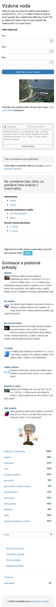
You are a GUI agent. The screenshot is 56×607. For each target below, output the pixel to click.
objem (13, 217)
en (40, 601)
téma (27, 515)
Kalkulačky (27, 583)
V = (4, 36)
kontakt (33, 601)
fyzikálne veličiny (27, 474)
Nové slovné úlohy (15, 548)
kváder (13, 200)
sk (47, 601)
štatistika (27, 509)
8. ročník (14, 230)
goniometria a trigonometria (27, 486)
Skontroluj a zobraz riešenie (28, 72)
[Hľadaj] (51, 534)
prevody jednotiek (18, 213)
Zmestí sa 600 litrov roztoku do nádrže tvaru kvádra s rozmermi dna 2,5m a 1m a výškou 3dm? (28, 372)
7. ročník (14, 226)
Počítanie (8, 577)
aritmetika (27, 463)
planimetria (27, 497)
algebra (27, 457)
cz (44, 601)
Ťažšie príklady (13, 560)
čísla (27, 468)
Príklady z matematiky (27, 451)
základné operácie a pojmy (27, 521)
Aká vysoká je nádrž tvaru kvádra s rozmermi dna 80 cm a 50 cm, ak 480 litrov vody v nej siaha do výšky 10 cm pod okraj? (28, 412)
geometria (27, 480)
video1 (28, 253)
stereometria (27, 503)
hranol (13, 204)
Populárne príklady (15, 554)
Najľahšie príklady (15, 565)
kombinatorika (27, 492)
